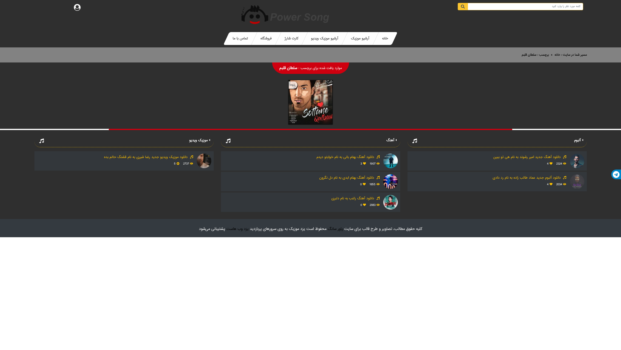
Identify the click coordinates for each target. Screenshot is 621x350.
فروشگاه (266, 38)
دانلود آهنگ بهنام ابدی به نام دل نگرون (347, 178)
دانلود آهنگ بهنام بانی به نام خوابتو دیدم (346, 157)
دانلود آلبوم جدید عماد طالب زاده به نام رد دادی (527, 178)
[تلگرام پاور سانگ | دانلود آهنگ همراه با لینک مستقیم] (616, 174)
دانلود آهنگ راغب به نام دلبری (353, 198)
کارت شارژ (291, 38)
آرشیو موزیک (360, 38)
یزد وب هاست (237, 229)
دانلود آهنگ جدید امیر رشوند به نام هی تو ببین (527, 157)
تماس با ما (240, 38)
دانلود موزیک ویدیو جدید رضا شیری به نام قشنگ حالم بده (146, 157)
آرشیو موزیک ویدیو (324, 38)
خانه (385, 38)
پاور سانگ (335, 229)
